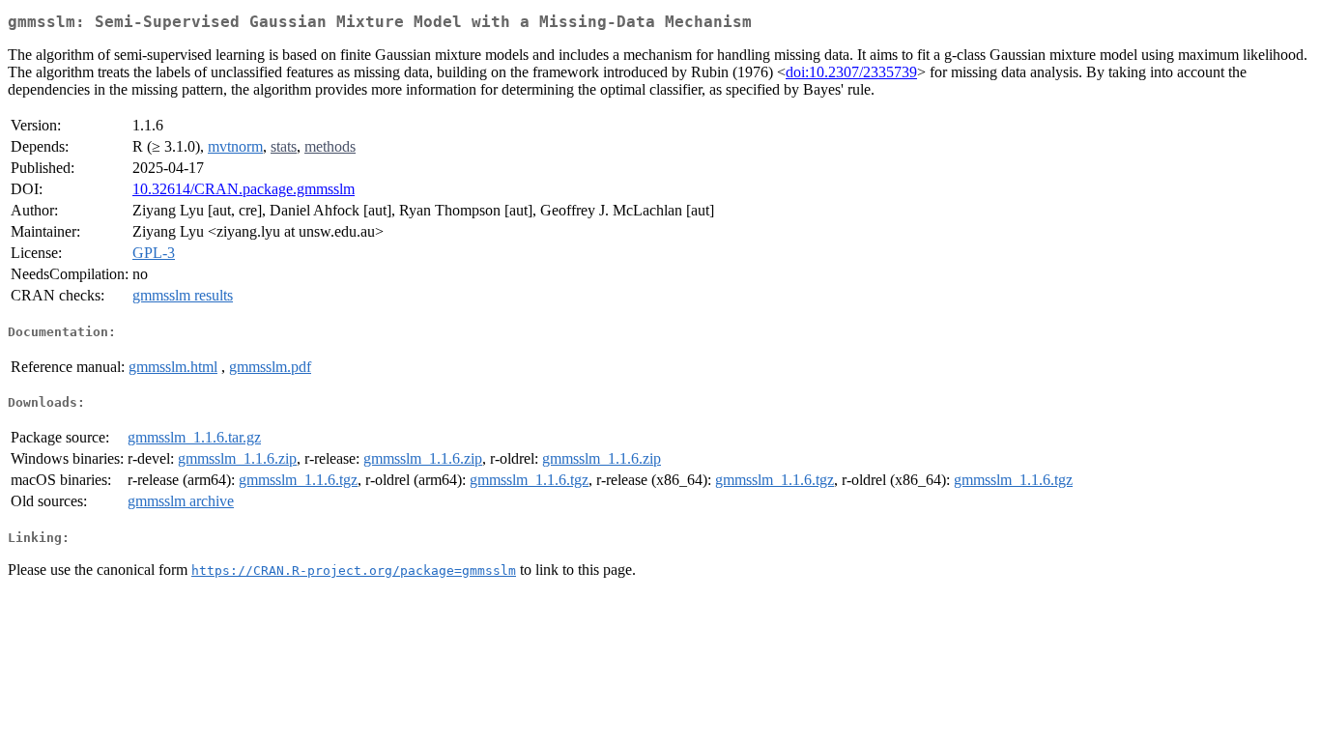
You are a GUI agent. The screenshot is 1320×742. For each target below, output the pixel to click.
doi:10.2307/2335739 (851, 72)
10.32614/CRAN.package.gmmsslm (243, 189)
